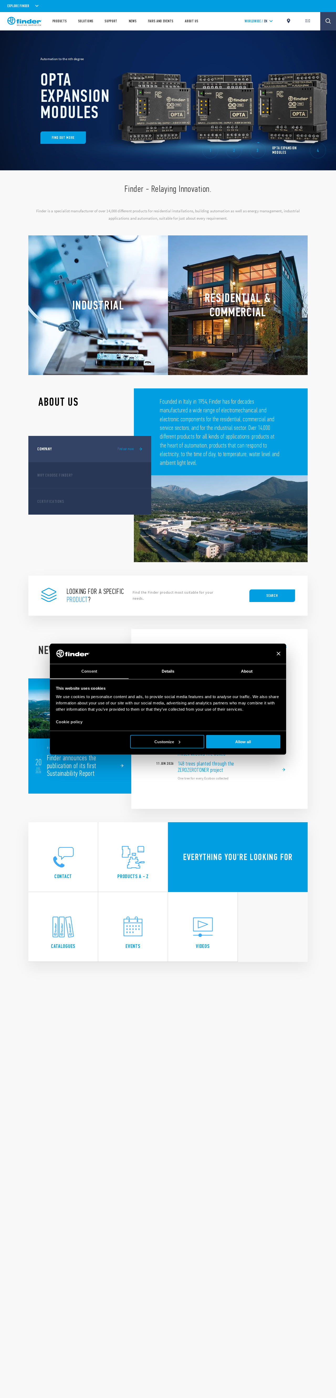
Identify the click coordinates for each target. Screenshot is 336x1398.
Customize (164, 741)
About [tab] (247, 671)
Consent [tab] (89, 671)
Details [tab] (168, 671)
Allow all (243, 741)
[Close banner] (278, 654)
